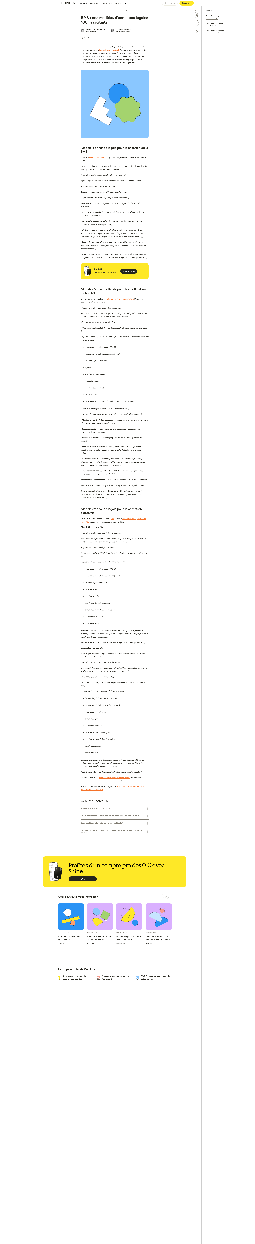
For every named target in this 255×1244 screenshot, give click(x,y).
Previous (55, 926)
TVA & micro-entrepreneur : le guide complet (155, 977)
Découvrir (185, 3)
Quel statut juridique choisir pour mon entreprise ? (76, 977)
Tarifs (126, 3)
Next (175, 926)
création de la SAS (96, 157)
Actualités (83, 3)
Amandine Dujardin (124, 31)
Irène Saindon (92, 31)
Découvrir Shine (129, 271)
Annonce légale (64, 932)
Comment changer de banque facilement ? (115, 977)
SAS (112, 518)
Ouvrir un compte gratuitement (82, 879)
